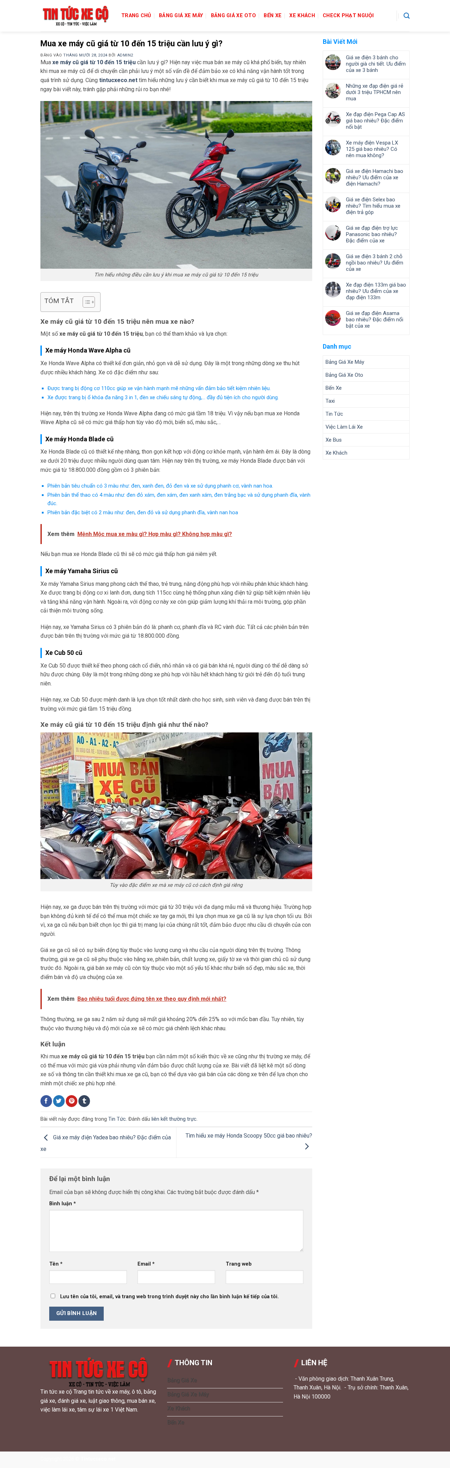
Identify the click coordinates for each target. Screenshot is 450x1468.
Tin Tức (117, 1119)
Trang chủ (136, 16)
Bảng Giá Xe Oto (233, 16)
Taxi (330, 401)
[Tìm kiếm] (407, 16)
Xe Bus (334, 440)
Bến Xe (273, 16)
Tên (56, 1264)
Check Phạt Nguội (348, 16)
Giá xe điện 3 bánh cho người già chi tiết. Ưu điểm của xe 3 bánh (376, 63)
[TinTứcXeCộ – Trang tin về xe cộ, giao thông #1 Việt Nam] (75, 16)
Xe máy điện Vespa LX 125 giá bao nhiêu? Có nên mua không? (372, 149)
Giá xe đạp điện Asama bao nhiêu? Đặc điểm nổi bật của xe (374, 319)
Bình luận (62, 1204)
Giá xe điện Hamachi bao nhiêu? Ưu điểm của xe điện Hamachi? (374, 177)
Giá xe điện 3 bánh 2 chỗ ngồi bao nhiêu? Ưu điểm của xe (374, 262)
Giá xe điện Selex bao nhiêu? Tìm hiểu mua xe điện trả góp (373, 205)
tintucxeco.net (118, 80)
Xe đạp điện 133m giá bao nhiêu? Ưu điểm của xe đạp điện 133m (376, 291)
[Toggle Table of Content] (85, 302)
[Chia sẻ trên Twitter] (59, 1101)
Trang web (239, 1264)
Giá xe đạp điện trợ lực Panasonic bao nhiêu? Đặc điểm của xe (372, 234)
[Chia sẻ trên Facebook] (46, 1101)
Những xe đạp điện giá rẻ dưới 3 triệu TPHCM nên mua (374, 92)
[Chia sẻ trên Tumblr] (84, 1101)
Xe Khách (302, 16)
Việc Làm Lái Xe (344, 427)
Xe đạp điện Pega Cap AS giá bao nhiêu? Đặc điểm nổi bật (375, 120)
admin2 (125, 55)
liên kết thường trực (174, 1119)
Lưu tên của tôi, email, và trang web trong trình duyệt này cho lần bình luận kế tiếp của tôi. (169, 1297)
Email (146, 1264)
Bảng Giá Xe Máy (181, 16)
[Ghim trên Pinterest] (71, 1101)
